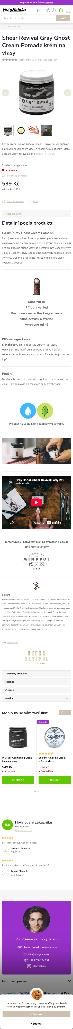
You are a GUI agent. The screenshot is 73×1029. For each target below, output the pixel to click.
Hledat (63, 17)
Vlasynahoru (39, 966)
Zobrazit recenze (23, 830)
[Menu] (68, 9)
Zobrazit (18, 780)
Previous (62, 712)
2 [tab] (38, 791)
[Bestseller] (55, 737)
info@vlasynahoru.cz (39, 954)
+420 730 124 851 (39, 960)
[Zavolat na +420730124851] (48, 10)
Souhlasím (38, 1014)
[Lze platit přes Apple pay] (65, 993)
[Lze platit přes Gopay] (9, 993)
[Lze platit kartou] (24, 993)
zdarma (49, 2)
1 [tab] (35, 791)
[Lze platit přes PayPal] (50, 993)
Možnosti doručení (17, 175)
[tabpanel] (18, 753)
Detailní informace (45, 154)
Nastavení (36, 1024)
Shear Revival (12, 642)
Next (68, 712)
